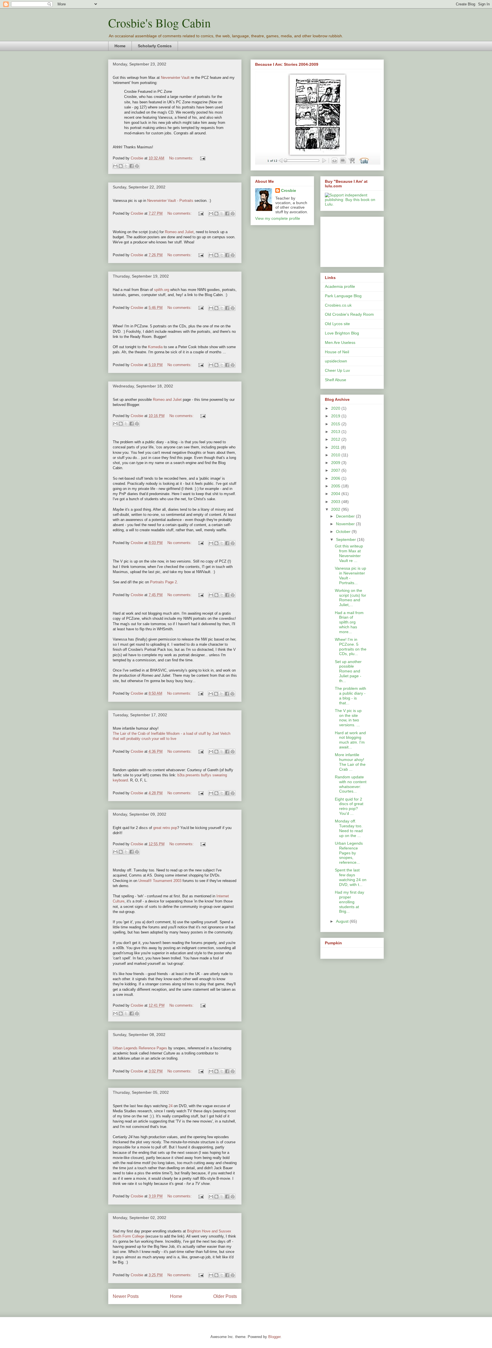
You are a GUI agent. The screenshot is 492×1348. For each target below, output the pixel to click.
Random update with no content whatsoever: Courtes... (350, 784)
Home (120, 46)
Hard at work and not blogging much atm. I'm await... (350, 740)
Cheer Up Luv (337, 370)
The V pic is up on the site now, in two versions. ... (348, 717)
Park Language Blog (343, 296)
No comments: (181, 158)
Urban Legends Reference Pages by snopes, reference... (349, 853)
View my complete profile (277, 218)
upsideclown (336, 361)
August (343, 921)
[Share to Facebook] (131, 166)
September (346, 539)
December (346, 516)
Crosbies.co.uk (338, 305)
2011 (336, 447)
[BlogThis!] (121, 166)
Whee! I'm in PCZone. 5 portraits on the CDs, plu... (350, 646)
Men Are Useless (340, 342)
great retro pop (165, 828)
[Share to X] (126, 166)
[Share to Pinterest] (137, 166)
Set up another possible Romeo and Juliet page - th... (348, 671)
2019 (336, 416)
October (344, 531)
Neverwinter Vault (175, 77)
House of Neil (337, 352)
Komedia (155, 347)
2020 (336, 408)
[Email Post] (201, 158)
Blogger (274, 1337)
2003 (336, 501)
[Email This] (115, 166)
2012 (336, 439)
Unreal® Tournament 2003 (159, 881)
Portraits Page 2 (163, 582)
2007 (336, 470)
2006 (336, 478)
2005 (336, 486)
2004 (336, 493)
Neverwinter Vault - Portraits (170, 200)
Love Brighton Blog (342, 333)
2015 (336, 424)
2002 (336, 509)
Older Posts (225, 1296)
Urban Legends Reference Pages (140, 1048)
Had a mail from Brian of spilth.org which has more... (349, 622)
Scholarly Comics (155, 46)
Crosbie (288, 190)
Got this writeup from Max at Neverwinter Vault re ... (349, 553)
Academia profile (340, 286)
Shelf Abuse (335, 379)
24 (171, 1106)
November (346, 524)
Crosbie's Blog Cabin (159, 23)
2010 (336, 455)
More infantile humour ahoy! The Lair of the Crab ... (350, 761)
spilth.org (161, 290)
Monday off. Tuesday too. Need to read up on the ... (349, 828)
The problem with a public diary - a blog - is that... (350, 695)
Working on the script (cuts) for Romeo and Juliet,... (350, 597)
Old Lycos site (337, 323)
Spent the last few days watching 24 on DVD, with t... (350, 877)
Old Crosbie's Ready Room (349, 314)
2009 (336, 462)
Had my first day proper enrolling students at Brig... (349, 902)
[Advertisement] (350, 240)
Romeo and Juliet (179, 232)
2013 (336, 431)
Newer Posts (126, 1296)
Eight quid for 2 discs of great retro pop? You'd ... (349, 806)
